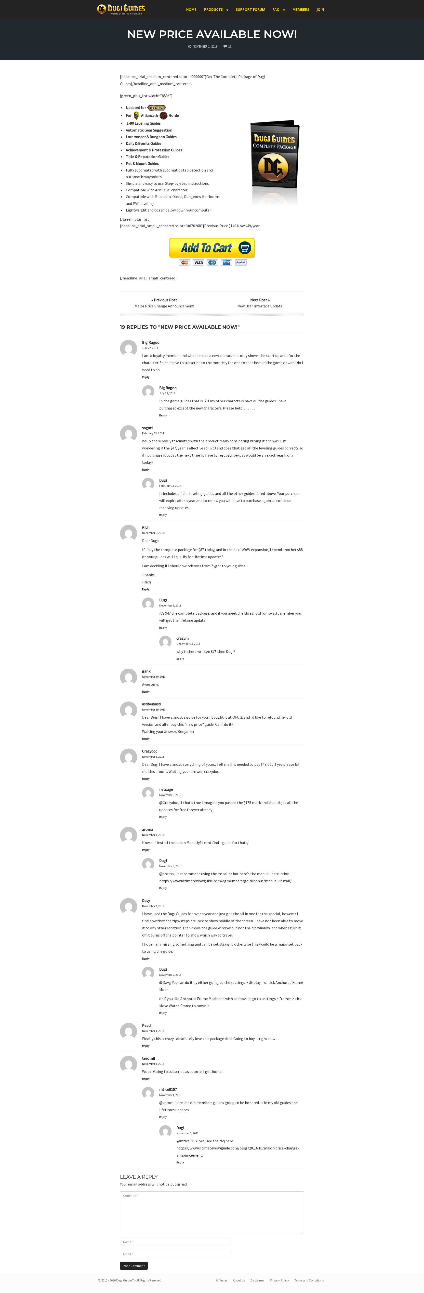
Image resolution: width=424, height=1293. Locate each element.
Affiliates (221, 1280)
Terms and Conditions (309, 1280)
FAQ (276, 9)
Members (300, 9)
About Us (239, 1280)
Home (191, 9)
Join (320, 9)
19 (229, 46)
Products (213, 9)
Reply (146, 377)
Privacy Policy (279, 1280)
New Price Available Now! (212, 34)
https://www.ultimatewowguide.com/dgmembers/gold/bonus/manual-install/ (225, 880)
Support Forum (250, 9)
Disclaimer (257, 1280)
